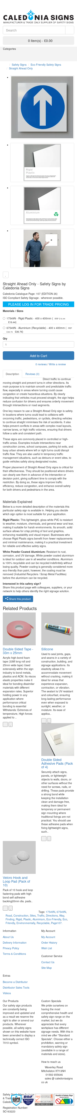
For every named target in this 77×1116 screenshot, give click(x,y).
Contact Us (47, 962)
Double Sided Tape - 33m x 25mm (18, 650)
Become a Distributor (15, 982)
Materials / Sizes (13, 311)
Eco (65, 919)
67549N (61, 912)
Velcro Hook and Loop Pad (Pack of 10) (16, 881)
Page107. (56, 923)
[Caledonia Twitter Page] (9, 2)
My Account (48, 937)
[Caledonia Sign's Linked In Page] (54, 1087)
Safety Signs (19, 64)
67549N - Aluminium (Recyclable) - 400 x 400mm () (39, 329)
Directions (52, 915)
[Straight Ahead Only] (42, 107)
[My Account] (68, 2)
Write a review (57, 364)
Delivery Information (15, 942)
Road (9, 915)
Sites (33, 915)
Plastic (27, 919)
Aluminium (39, 919)
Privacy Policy (11, 948)
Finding (10, 919)
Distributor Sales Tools (16, 987)
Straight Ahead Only (21, 68)
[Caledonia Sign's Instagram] (51, 1087)
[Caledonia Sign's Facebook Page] (42, 1087)
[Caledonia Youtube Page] (4, 2)
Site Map (46, 968)
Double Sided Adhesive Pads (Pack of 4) (57, 763)
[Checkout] (72, 2)
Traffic (40, 915)
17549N (50, 912)
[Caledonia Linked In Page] (7, 2)
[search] (69, 30)
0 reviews (41, 364)
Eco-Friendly (53, 919)
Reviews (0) (32, 374)
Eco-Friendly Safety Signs (46, 64)
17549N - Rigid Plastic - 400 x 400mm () (36, 320)
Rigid (19, 919)
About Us (8, 937)
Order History (49, 942)
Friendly (10, 923)
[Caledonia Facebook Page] (15, 2)
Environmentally (25, 923)
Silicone (47, 648)
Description (12, 374)
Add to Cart (38, 355)
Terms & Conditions (14, 954)
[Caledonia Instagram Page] (12, 2)
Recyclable (43, 923)
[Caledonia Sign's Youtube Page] (48, 1087)
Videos (7, 993)
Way (61, 915)
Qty (5, 338)
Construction (20, 915)
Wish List (46, 948)
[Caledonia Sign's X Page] (45, 1087)
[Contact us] (63, 2)
